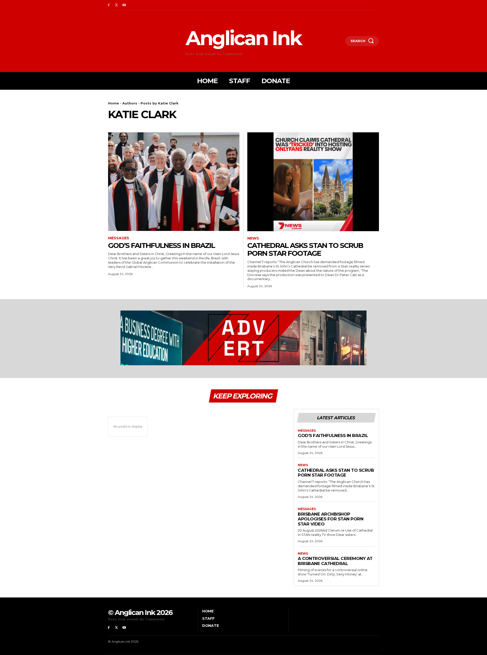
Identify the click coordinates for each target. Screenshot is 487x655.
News (253, 238)
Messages (118, 238)
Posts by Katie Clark (160, 103)
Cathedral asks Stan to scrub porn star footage (305, 249)
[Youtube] (124, 5)
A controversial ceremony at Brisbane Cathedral (335, 561)
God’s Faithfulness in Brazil (161, 245)
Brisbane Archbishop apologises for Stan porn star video (330, 519)
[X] (116, 5)
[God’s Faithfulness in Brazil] (173, 181)
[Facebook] (108, 5)
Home (113, 103)
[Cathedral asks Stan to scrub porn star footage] (313, 181)
